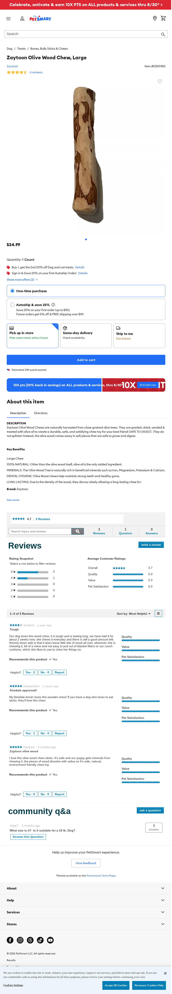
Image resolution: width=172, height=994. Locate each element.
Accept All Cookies (113, 985)
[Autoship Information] (53, 304)
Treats (21, 48)
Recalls (11, 960)
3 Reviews (44, 519)
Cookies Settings (13, 985)
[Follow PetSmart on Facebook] (10, 940)
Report (59, 672)
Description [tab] (18, 413)
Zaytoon (12, 66)
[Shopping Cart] (163, 19)
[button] (154, 827)
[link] (18, 518)
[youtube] (50, 940)
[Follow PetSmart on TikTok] (40, 940)
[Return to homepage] (40, 18)
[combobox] (86, 34)
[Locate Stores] (154, 18)
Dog (9, 48)
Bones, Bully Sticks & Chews (49, 48)
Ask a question (150, 810)
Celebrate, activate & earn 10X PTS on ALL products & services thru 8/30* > (86, 4)
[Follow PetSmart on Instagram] (20, 940)
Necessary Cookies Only (145, 985)
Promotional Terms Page (100, 875)
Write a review (152, 545)
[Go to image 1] (86, 239)
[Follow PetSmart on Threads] (30, 940)
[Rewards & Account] (22, 18)
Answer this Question (28, 836)
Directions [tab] (40, 413)
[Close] (162, 973)
